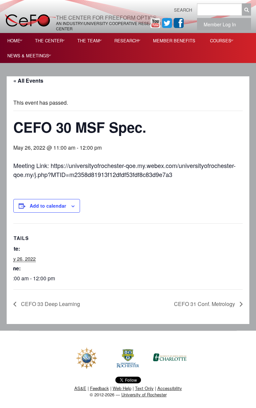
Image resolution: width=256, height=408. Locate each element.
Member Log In (222, 24)
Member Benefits (174, 40)
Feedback (99, 388)
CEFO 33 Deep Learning (50, 304)
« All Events (28, 80)
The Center (49, 40)
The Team (88, 40)
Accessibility (169, 388)
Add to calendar (48, 205)
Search (183, 10)
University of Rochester (144, 394)
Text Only (144, 388)
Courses (220, 40)
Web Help (122, 388)
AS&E (80, 388)
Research (126, 40)
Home (13, 40)
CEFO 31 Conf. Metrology (205, 304)
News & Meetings (28, 55)
